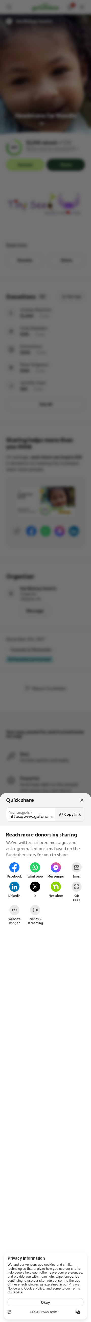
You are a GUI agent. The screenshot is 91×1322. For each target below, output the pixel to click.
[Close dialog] (82, 800)
